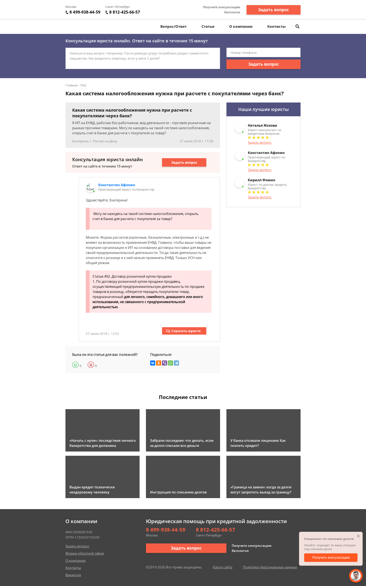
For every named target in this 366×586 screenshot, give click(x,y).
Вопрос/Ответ (173, 26)
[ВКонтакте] (152, 363)
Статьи (207, 26)
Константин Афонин (116, 185)
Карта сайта (222, 567)
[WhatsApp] (170, 363)
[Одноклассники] (158, 363)
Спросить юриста (186, 331)
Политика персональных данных (270, 567)
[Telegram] (176, 363)
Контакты (276, 26)
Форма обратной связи (84, 553)
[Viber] (164, 363)
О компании (240, 26)
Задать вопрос (273, 9)
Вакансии (73, 575)
